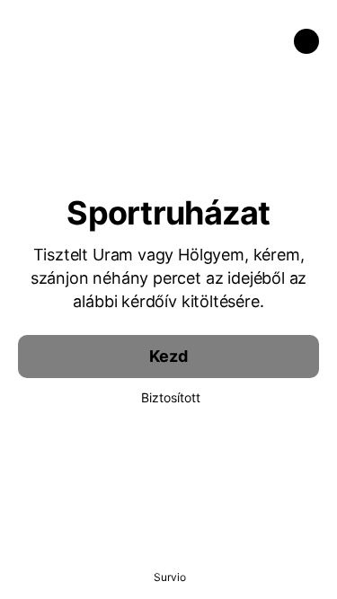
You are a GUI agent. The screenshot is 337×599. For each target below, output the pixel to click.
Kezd (168, 356)
